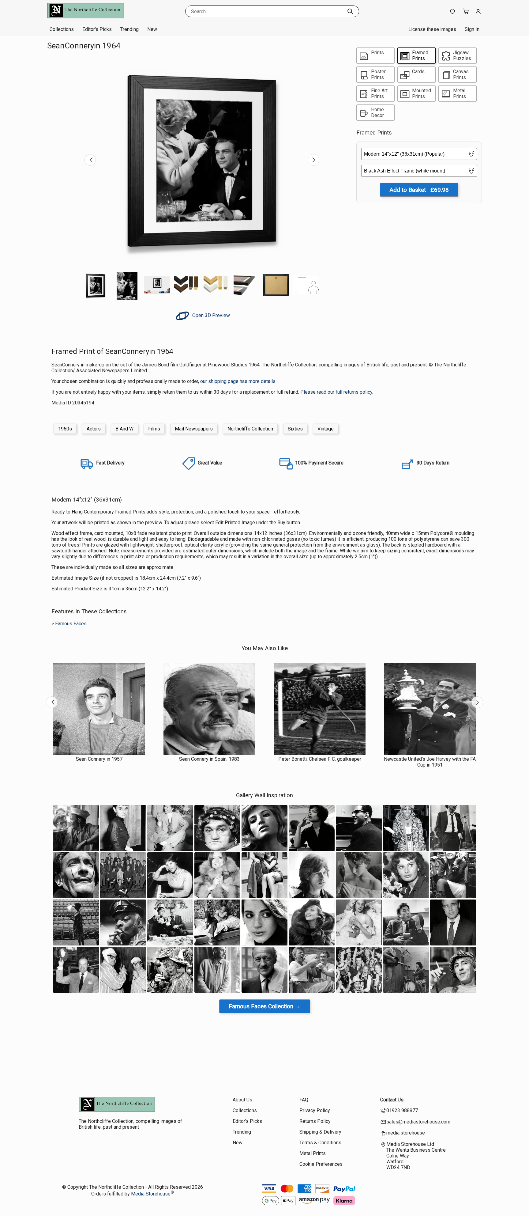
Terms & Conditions (320, 1143)
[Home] (85, 17)
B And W (124, 429)
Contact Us (391, 1100)
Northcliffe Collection (250, 429)
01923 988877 (402, 1110)
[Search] (350, 11)
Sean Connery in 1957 (99, 759)
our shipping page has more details (238, 381)
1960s (65, 429)
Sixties (295, 429)
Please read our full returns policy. (336, 392)
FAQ (303, 1100)
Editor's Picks (97, 29)
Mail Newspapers (194, 429)
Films (154, 429)
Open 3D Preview (210, 315)
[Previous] (90, 160)
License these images (432, 29)
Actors (94, 429)
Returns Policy (315, 1121)
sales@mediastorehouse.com (418, 1122)
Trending (129, 29)
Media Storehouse (151, 1194)
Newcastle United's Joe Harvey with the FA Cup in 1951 (430, 762)
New (152, 29)
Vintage (325, 429)
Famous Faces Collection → (265, 1006)
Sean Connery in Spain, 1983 (209, 759)
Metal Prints (312, 1153)
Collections (62, 29)
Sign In (472, 29)
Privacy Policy (314, 1110)
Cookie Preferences (321, 1164)
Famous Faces (71, 624)
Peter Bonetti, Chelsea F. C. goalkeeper (319, 759)
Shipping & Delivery (320, 1132)
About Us (242, 1100)
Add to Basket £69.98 (419, 189)
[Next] (313, 160)
